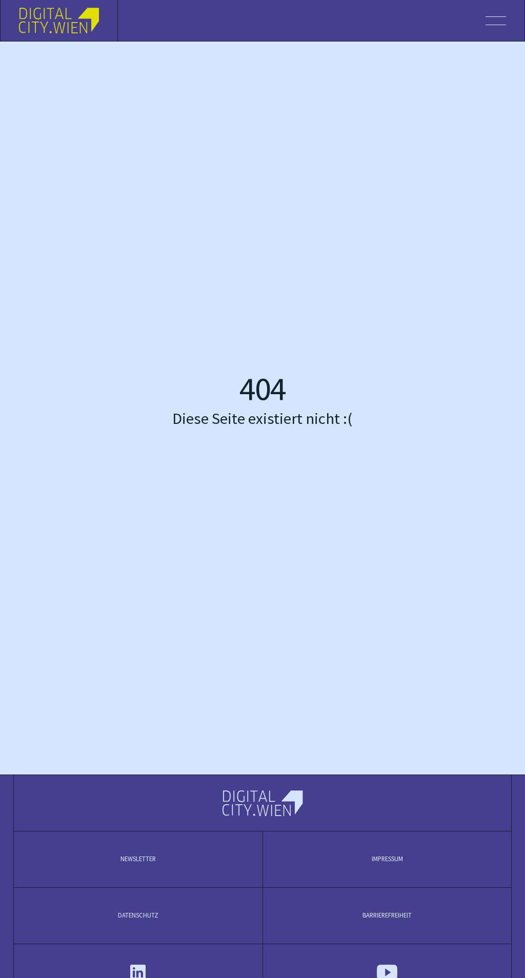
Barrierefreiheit (387, 915)
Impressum (387, 859)
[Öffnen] (321, 20)
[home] (59, 20)
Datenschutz (138, 915)
